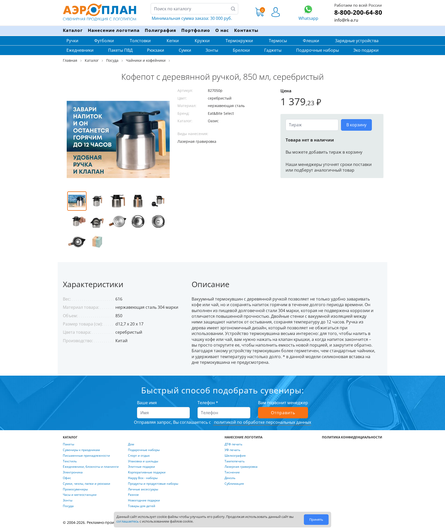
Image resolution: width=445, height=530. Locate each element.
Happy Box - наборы (143, 478)
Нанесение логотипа (114, 30)
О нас (222, 30)
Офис (67, 478)
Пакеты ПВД (120, 50)
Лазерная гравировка (241, 467)
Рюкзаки (155, 50)
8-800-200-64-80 (358, 12)
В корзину (356, 125)
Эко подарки (366, 50)
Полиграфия (160, 30)
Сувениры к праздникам (81, 450)
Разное (133, 495)
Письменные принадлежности (86, 456)
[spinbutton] (312, 124)
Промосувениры (75, 489)
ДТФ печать (233, 444)
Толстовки (140, 40)
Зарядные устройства (357, 40)
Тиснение (232, 472)
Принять (316, 519)
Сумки (185, 50)
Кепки (173, 40)
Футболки (104, 40)
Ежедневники (79, 50)
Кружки (202, 40)
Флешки (311, 40)
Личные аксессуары (143, 489)
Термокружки (239, 40)
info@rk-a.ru (346, 20)
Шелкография (235, 456)
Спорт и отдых (139, 456)
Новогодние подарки (144, 500)
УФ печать (232, 450)
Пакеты (68, 444)
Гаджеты (272, 50)
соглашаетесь (127, 521)
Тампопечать (235, 461)
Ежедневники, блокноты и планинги (91, 467)
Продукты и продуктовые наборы (153, 484)
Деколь (230, 478)
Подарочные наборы (317, 50)
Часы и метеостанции (80, 495)
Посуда (68, 506)
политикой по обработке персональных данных (262, 422)
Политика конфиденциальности (352, 437)
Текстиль (70, 461)
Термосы (278, 40)
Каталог (73, 30)
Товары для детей (141, 506)
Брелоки (241, 50)
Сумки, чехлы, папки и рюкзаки (86, 484)
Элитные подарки (141, 467)
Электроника (73, 472)
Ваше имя (147, 402)
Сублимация (234, 484)
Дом (131, 444)
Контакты (246, 30)
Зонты (212, 50)
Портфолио (195, 30)
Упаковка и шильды (143, 461)
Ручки (72, 40)
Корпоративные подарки (147, 472)
